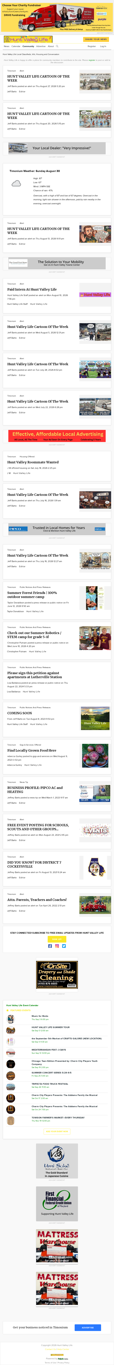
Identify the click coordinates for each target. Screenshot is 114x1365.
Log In (103, 46)
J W (9, 473)
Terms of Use (51, 1363)
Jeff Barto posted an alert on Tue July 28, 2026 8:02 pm (34, 370)
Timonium (11, 71)
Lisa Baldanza (14, 691)
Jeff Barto (12, 91)
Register (92, 46)
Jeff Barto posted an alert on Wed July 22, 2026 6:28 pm (35, 407)
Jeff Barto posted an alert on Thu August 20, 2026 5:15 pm (36, 123)
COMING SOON (19, 713)
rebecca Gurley (15, 765)
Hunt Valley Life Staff (17, 304)
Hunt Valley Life (38, 304)
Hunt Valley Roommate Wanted (33, 462)
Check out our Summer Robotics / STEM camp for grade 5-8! (34, 635)
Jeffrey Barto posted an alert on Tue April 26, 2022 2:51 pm (36, 905)
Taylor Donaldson (15, 611)
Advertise (41, 46)
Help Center (63, 1349)
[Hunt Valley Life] (28, 39)
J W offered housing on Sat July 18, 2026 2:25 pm (31, 468)
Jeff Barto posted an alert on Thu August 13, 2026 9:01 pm (35, 238)
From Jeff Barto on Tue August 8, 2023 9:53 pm (30, 719)
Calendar (16, 46)
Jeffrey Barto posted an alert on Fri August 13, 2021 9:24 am (36, 872)
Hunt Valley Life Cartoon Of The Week (37, 327)
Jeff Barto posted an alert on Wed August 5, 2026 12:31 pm (36, 332)
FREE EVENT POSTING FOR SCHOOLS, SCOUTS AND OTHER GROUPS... (38, 827)
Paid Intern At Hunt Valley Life (32, 289)
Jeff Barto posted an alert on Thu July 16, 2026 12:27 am (34, 561)
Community (28, 46)
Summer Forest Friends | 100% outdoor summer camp (32, 595)
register (92, 60)
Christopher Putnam (17, 651)
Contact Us (50, 1349)
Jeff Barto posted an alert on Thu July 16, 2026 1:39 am (34, 500)
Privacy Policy (63, 1363)
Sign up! (57, 939)
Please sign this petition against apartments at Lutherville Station (34, 675)
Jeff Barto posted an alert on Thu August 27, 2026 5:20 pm (36, 86)
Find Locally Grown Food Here (31, 750)
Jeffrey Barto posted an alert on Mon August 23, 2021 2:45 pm (37, 835)
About (51, 46)
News (6, 46)
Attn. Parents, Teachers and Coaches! (37, 900)
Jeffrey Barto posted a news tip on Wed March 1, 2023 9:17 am (37, 797)
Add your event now (57, 1131)
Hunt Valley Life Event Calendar (22, 1005)
